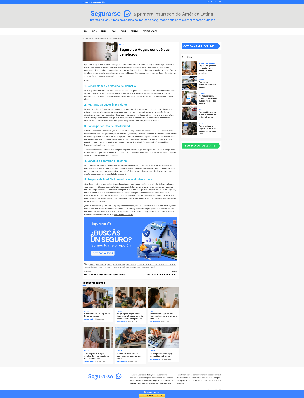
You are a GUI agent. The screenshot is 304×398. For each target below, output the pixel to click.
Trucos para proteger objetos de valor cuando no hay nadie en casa (98, 337)
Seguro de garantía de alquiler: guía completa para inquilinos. (189, 68)
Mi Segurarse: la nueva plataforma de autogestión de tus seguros (189, 98)
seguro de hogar (151, 264)
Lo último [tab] (188, 57)
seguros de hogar (91, 267)
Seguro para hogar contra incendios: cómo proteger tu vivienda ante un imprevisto (130, 297)
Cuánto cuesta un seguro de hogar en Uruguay (98, 297)
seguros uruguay (148, 267)
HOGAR (113, 31)
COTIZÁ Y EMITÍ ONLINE (198, 46)
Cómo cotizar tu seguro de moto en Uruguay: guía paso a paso (189, 128)
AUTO (94, 31)
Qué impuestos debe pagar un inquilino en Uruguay (163, 337)
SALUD (123, 31)
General (134, 31)
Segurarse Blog (89, 319)
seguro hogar (163, 264)
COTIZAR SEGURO (150, 31)
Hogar (121, 44)
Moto (201, 123)
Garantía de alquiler (207, 63)
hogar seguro (131, 264)
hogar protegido (119, 264)
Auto (201, 109)
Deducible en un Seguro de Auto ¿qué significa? (104, 272)
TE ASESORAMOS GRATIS (199, 145)
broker (92, 264)
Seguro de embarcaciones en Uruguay (189, 83)
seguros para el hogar (133, 267)
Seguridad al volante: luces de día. (162, 272)
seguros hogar (119, 267)
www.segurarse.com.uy (123, 214)
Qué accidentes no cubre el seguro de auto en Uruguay (189, 113)
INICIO (85, 31)
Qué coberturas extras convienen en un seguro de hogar (130, 337)
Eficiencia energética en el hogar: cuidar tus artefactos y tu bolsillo (163, 297)
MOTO (103, 31)
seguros (172, 264)
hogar (109, 264)
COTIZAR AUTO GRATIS (152, 396)
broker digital (101, 264)
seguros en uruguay (105, 267)
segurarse (140, 264)
